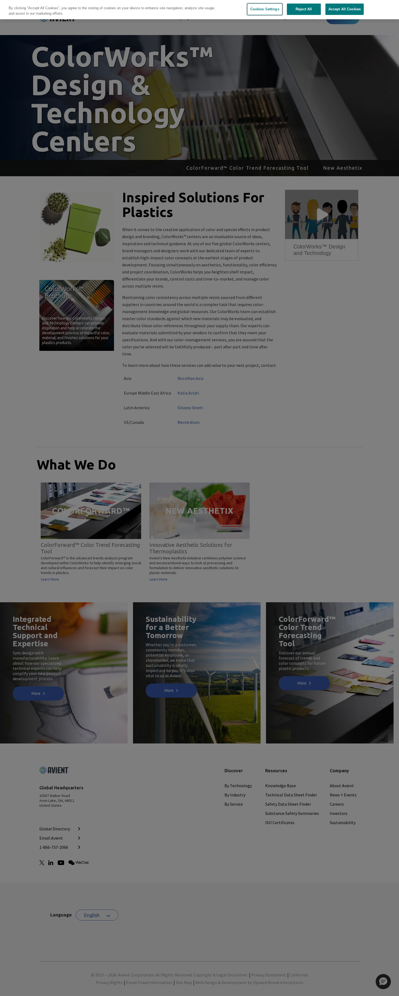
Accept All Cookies (344, 9)
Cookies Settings (264, 9)
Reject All (304, 9)
